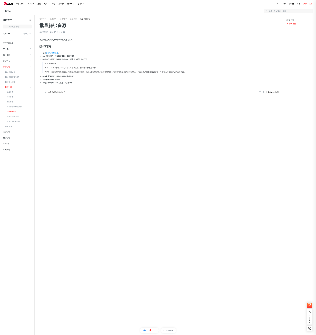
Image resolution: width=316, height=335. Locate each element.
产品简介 (6, 49)
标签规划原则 (10, 82)
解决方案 (31, 4)
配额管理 (6, 138)
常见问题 (6, 150)
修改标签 (10, 97)
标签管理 (6, 67)
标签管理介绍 (10, 72)
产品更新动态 (8, 43)
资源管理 (7, 19)
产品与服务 (20, 4)
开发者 (61, 4)
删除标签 (10, 102)
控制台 (291, 4)
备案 (298, 4)
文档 (45, 4)
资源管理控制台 (52, 53)
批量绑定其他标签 (13, 116)
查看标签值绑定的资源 (14, 107)
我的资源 (6, 55)
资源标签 (8, 126)
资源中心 (6, 61)
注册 (310, 4)
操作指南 (292, 24)
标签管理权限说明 (12, 77)
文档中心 (7, 11)
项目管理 (6, 132)
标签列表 (8, 87)
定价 (39, 4)
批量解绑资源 (11, 112)
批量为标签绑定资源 (13, 121)
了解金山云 (71, 4)
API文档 (6, 144)
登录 (305, 4)
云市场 (53, 4)
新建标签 (10, 92)
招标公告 (81, 4)
